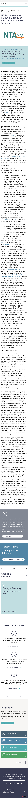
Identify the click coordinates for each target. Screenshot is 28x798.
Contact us (14, 774)
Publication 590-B (7, 244)
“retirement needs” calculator (16, 269)
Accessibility (10, 778)
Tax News (14, 776)
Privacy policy (21, 776)
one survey (12, 135)
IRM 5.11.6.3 (7, 112)
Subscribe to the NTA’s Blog (10, 49)
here (6, 219)
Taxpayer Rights (7, 776)
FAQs (15, 778)
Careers (19, 778)
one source (12, 128)
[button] (26, 568)
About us (8, 774)
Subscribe (20, 774)
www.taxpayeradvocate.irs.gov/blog (13, 58)
